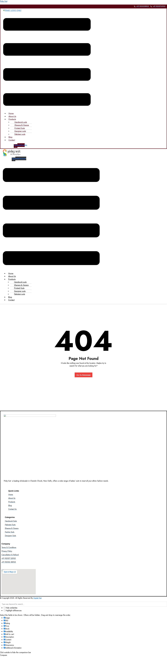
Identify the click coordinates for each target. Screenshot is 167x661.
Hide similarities (11, 607)
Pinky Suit (3, 1)
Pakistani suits (19, 134)
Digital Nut (37, 598)
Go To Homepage (83, 375)
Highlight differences (13, 610)
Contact (12, 140)
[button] (47, 62)
